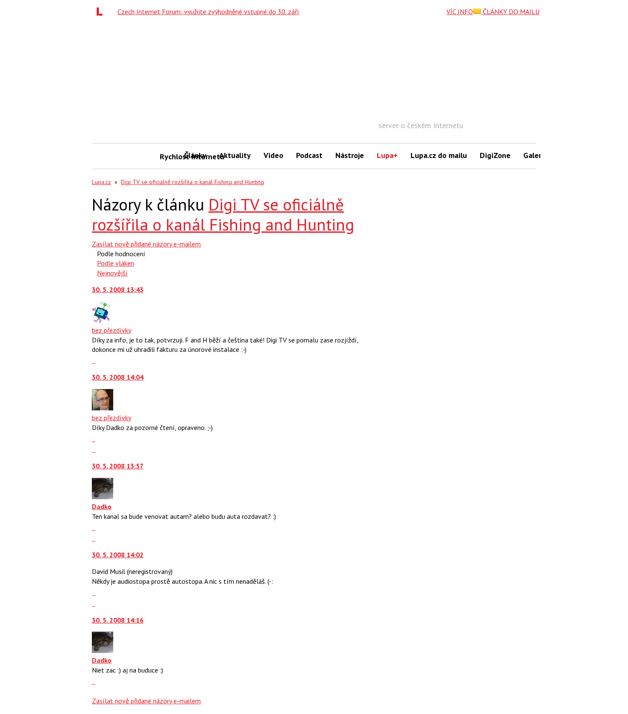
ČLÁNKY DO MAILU (510, 11)
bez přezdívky (111, 330)
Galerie (535, 155)
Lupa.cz (101, 182)
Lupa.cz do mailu (439, 155)
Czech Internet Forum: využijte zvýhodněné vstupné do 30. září (208, 11)
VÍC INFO (459, 11)
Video (273, 155)
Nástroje (349, 155)
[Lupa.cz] (102, 11)
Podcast (309, 155)
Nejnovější (112, 273)
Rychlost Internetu (169, 156)
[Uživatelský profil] (101, 320)
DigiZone (495, 155)
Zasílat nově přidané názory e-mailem (146, 244)
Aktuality (235, 155)
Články (195, 155)
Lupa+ (387, 155)
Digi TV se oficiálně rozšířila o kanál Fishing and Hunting (192, 182)
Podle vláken (115, 263)
